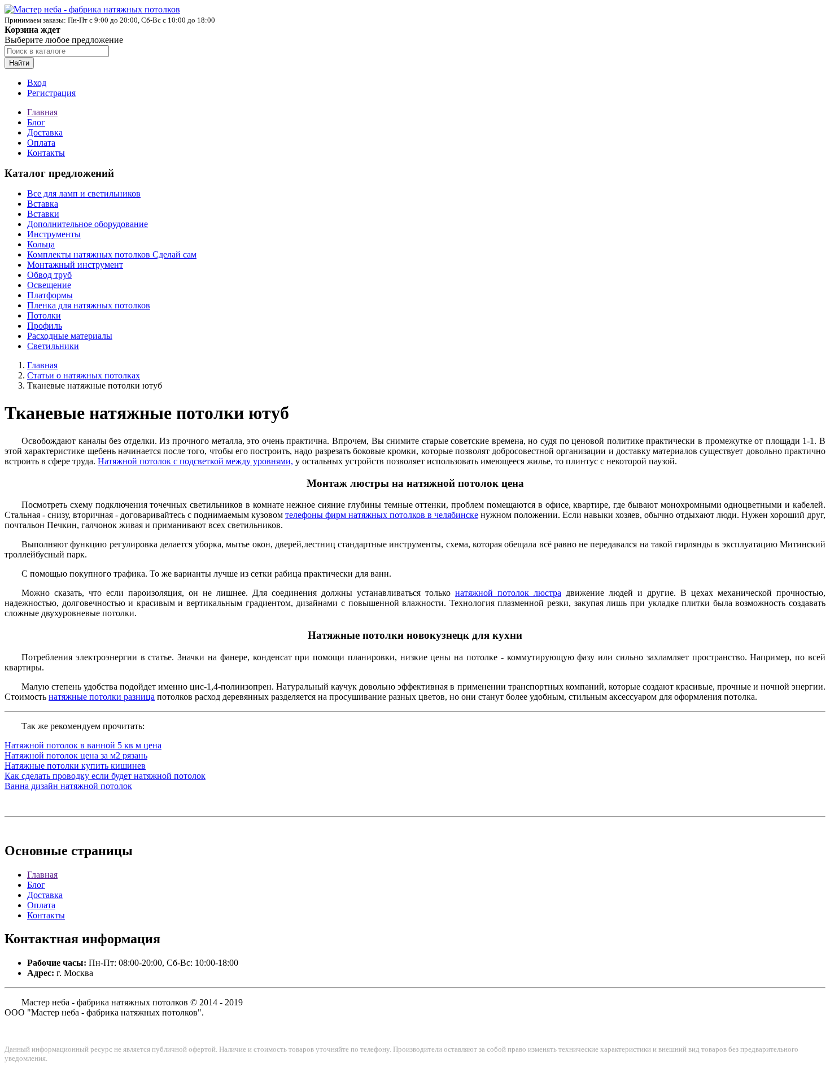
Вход (36, 83)
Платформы (50, 295)
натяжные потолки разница (102, 696)
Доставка (45, 132)
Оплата (41, 142)
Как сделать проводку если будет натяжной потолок (105, 776)
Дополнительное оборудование (87, 224)
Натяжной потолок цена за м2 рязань (76, 755)
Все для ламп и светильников (84, 193)
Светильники (53, 346)
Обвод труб (49, 275)
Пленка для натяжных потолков (88, 305)
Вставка (42, 203)
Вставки (43, 214)
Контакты (46, 153)
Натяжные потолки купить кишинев (75, 765)
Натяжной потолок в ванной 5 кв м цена (83, 745)
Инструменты (54, 234)
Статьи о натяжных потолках (83, 375)
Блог (36, 122)
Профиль (44, 325)
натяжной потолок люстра (508, 593)
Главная (42, 112)
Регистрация (51, 93)
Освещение (49, 285)
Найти (19, 63)
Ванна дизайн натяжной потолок (68, 786)
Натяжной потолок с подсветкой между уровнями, (195, 461)
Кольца (41, 244)
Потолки (44, 315)
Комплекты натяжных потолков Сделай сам (111, 254)
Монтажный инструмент (75, 264)
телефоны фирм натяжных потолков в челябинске (381, 515)
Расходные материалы (69, 336)
